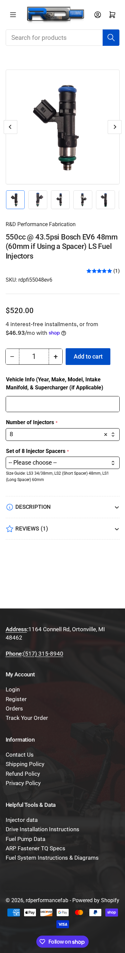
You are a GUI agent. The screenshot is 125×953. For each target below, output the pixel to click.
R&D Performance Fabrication (41, 224)
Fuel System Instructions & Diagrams (52, 858)
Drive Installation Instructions (42, 829)
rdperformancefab (47, 900)
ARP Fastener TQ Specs (35, 848)
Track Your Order (27, 718)
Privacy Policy (23, 783)
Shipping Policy (25, 764)
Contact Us (20, 755)
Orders (14, 708)
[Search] (111, 37)
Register (16, 699)
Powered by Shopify (95, 900)
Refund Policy (23, 774)
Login (13, 689)
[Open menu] (13, 14)
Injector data (22, 820)
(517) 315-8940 (43, 654)
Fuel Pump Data (25, 839)
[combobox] (63, 37)
